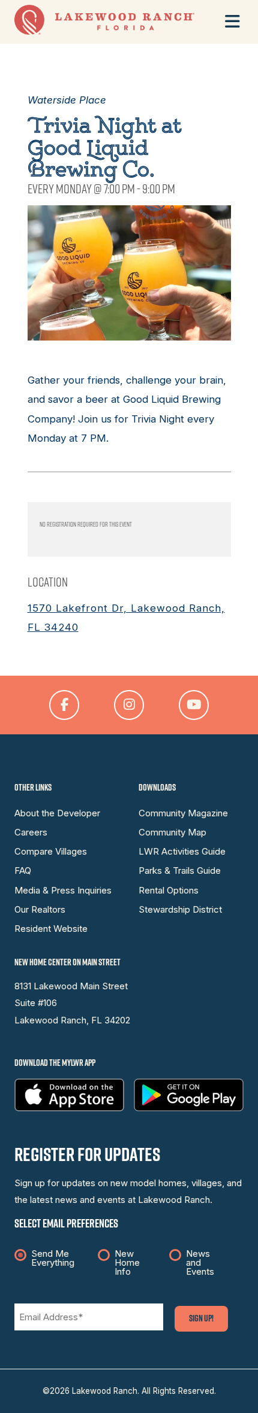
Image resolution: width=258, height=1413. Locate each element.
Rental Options (169, 890)
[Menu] (232, 22)
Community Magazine (183, 813)
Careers (30, 832)
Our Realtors (39, 909)
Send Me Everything (52, 1258)
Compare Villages (50, 851)
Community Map (172, 832)
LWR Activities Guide (182, 851)
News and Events (200, 1262)
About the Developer (57, 813)
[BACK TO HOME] (104, 31)
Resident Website (51, 928)
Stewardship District (180, 909)
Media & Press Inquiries (63, 890)
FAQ (22, 870)
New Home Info (127, 1262)
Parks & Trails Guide (180, 870)
